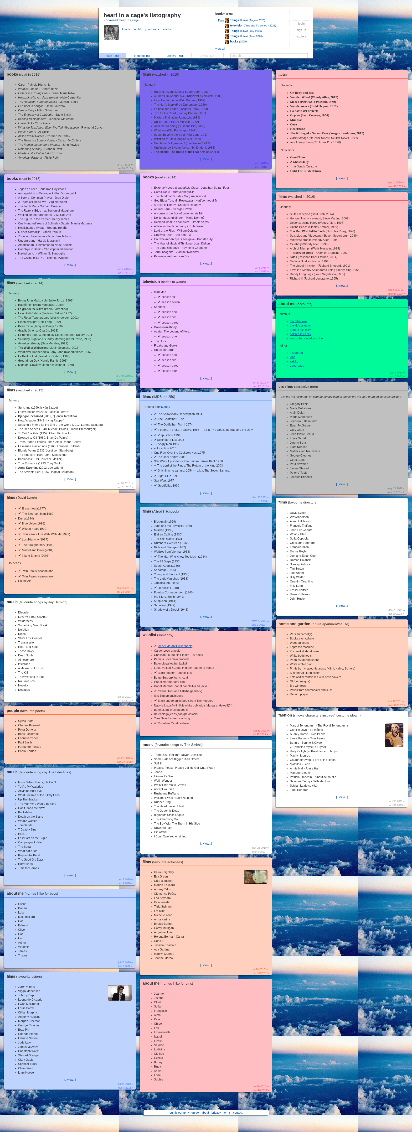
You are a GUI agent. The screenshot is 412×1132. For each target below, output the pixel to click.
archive (175, 55)
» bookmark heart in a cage (121, 20)
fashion (319, 715)
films (25, 283)
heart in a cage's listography (142, 15)
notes (282, 74)
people (26, 711)
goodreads (297, 365)
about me (32, 893)
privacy (216, 1112)
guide (195, 1112)
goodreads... (154, 29)
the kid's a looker (301, 325)
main (112, 55)
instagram (296, 352)
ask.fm (294, 361)
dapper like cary (300, 330)
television (164, 282)
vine (292, 357)
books (24, 74)
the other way (298, 321)
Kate (221, 20)
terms (227, 1112)
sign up (301, 30)
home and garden (313, 624)
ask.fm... (168, 29)
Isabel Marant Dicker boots (175, 646)
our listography (179, 1112)
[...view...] (70, 265)
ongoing (142, 55)
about (205, 1112)
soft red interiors (300, 334)
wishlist (158, 635)
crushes (298, 386)
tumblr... (128, 29)
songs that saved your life (306, 338)
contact (237, 1112)
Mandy (165, 407)
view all (220, 48)
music (37, 602)
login (301, 23)
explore (301, 36)
